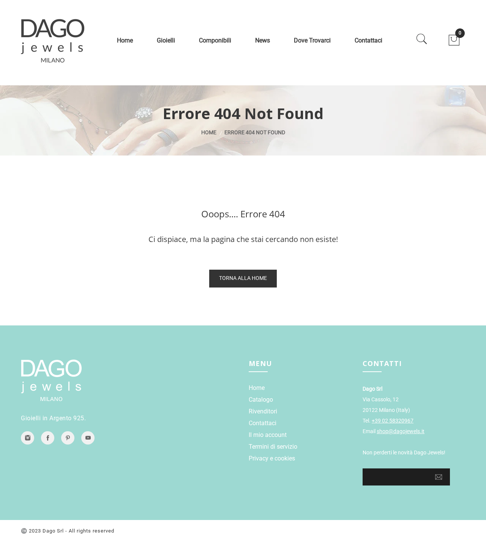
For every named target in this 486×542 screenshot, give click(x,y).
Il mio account (268, 434)
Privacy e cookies (272, 458)
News (262, 40)
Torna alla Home (243, 278)
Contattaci (368, 40)
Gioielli (166, 40)
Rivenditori (263, 411)
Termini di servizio (273, 446)
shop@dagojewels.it (400, 431)
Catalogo (261, 399)
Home (125, 40)
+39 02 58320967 (392, 421)
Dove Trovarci (312, 40)
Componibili (215, 40)
